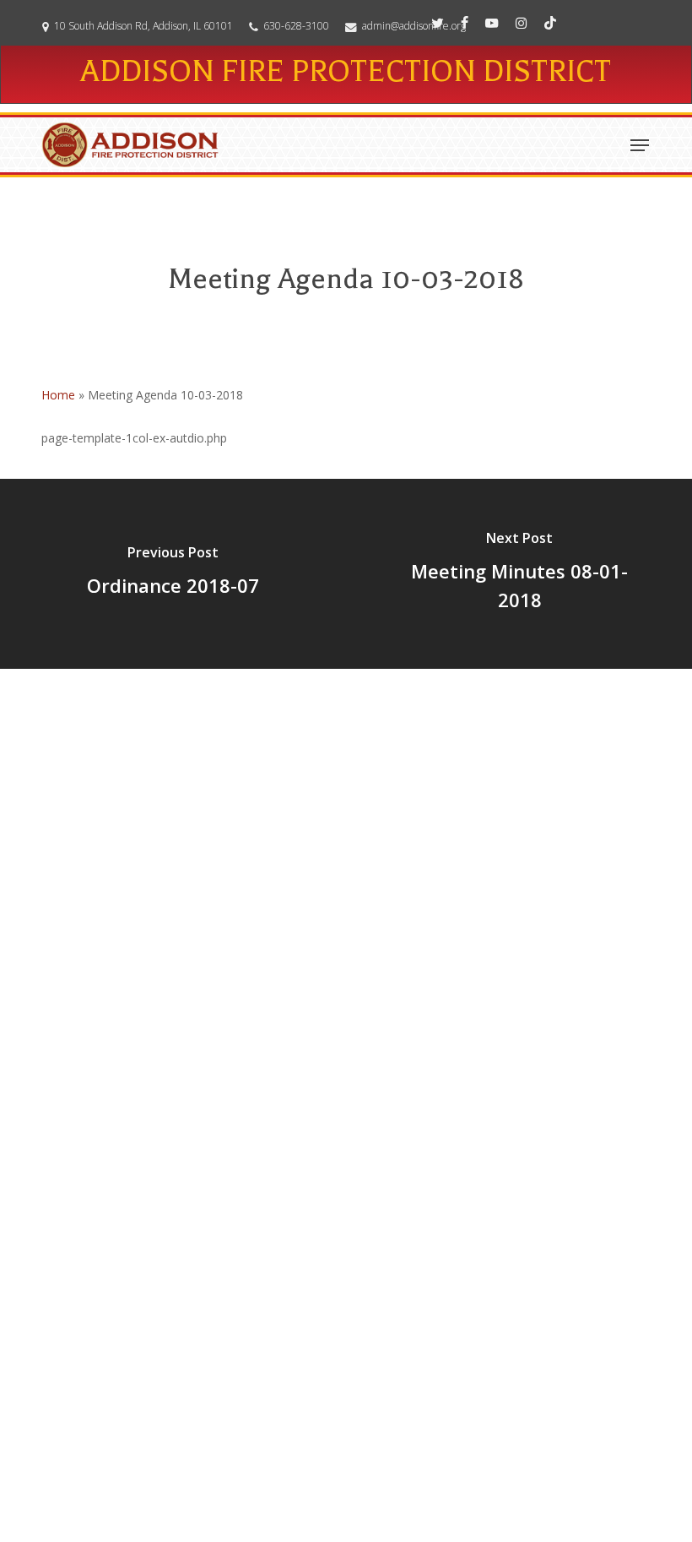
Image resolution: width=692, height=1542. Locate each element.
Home (58, 395)
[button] (639, 145)
